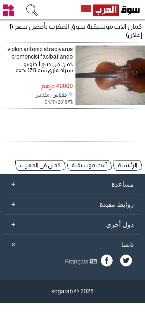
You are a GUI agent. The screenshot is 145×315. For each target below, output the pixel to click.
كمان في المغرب (40, 165)
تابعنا (71, 244)
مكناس (59, 95)
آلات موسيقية (89, 165)
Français (77, 261)
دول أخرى (72, 224)
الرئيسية (127, 165)
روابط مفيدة (72, 204)
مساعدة (72, 184)
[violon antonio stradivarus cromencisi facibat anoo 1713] (110, 103)
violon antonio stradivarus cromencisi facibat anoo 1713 (40, 53)
